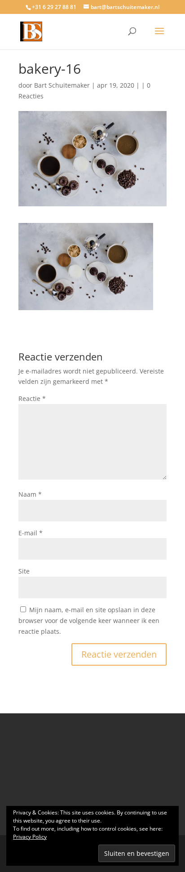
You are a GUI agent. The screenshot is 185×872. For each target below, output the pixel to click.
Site (24, 571)
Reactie (32, 398)
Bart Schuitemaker (62, 85)
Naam (30, 494)
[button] (85, 266)
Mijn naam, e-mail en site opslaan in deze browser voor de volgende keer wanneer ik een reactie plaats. (88, 620)
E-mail (30, 533)
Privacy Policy (30, 837)
